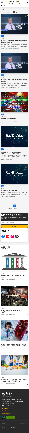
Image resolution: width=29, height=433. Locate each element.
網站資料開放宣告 (6, 413)
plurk (8, 12)
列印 (17, 12)
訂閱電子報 (14, 226)
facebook (2, 12)
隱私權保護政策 (5, 408)
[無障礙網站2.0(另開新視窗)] (10, 417)
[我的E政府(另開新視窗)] (3, 417)
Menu (2, 2)
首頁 (3, 9)
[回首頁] (14, 2)
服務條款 (4, 411)
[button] (27, 2)
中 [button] (13, 12)
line (10, 12)
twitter (5, 12)
